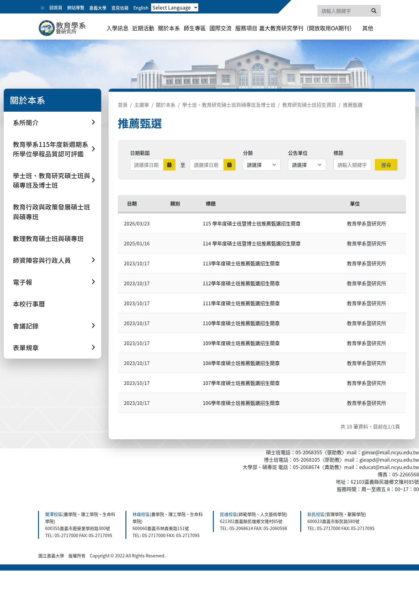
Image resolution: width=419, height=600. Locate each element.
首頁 (123, 104)
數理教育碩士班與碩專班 (48, 238)
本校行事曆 (29, 303)
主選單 (141, 104)
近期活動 (143, 28)
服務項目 (246, 28)
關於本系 (169, 28)
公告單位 (298, 152)
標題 (338, 152)
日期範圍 (140, 152)
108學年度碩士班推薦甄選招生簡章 (241, 363)
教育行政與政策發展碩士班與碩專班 (51, 211)
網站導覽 (75, 7)
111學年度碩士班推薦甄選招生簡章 (241, 303)
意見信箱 (120, 8)
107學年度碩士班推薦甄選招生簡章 (241, 383)
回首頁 (55, 7)
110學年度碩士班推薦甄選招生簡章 (241, 323)
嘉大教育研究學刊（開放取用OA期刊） (307, 28)
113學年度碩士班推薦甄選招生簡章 (241, 263)
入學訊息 (117, 28)
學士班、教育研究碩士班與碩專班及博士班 (228, 104)
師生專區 (195, 28)
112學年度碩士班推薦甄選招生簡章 (241, 283)
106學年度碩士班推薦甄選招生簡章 (241, 402)
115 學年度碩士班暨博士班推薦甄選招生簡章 (252, 223)
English (140, 8)
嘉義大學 (97, 8)
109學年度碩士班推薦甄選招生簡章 (241, 343)
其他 (367, 28)
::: (42, 7)
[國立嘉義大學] (71, 29)
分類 (248, 152)
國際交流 (221, 28)
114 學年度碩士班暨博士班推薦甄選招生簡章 (252, 243)
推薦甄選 (353, 104)
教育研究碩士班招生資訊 (309, 104)
